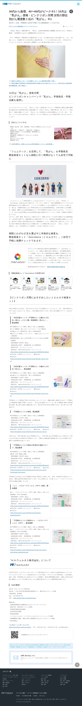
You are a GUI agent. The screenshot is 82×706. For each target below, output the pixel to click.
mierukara (28, 645)
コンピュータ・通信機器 (46, 675)
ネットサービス (63, 675)
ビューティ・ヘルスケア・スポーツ (10, 677)
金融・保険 (62, 684)
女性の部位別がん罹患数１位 (38, 645)
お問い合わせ (42, 695)
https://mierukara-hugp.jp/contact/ (20, 627)
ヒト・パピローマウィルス (55, 647)
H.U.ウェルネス (14, 645)
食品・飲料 (5, 686)
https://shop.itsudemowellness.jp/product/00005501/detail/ (29, 427)
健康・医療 (43, 679)
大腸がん (46, 647)
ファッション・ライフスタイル (28, 677)
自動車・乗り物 (44, 682)
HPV (64, 647)
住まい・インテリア (26, 679)
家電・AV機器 (63, 679)
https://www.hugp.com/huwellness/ (24, 598)
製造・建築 (5, 684)
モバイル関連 (63, 677)
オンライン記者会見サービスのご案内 (37, 693)
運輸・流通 (43, 684)
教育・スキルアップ (26, 680)
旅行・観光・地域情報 (65, 680)
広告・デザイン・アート (8, 680)
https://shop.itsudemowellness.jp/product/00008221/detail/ (29, 352)
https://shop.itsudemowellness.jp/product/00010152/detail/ (29, 543)
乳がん (48, 645)
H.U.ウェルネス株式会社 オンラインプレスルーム (23, 26)
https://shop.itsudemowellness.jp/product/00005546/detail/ (29, 386)
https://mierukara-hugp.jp (56, 266)
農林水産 (24, 684)
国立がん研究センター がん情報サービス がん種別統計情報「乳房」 (33, 81)
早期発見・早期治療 (15, 647)
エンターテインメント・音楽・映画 (10, 675)
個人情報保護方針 (26, 695)
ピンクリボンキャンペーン (57, 645)
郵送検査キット (32, 647)
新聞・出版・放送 (45, 680)
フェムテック (24, 647)
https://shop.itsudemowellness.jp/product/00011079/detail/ (29, 506)
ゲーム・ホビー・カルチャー (28, 675)
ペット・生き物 (44, 677)
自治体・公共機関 (64, 682)
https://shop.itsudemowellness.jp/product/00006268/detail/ (29, 465)
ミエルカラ (22, 645)
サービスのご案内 (20, 693)
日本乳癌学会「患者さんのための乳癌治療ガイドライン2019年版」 (33, 144)
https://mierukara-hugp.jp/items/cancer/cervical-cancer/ (28, 431)
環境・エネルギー (25, 682)
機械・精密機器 (6, 682)
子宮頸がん (40, 647)
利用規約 (18, 695)
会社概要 (35, 695)
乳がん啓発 (67, 645)
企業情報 (4, 679)
